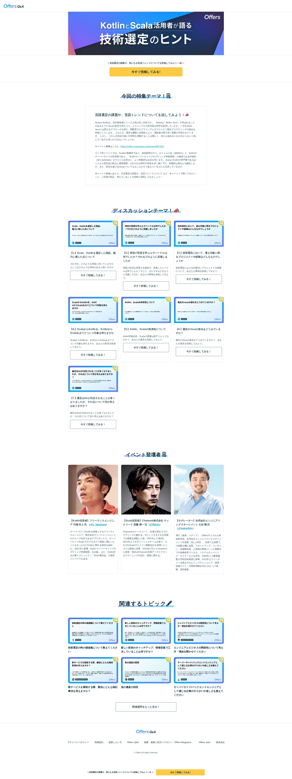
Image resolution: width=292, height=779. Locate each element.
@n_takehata (98, 524)
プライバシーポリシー (78, 742)
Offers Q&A (133, 742)
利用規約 (99, 742)
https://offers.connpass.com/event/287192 (142, 146)
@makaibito (185, 528)
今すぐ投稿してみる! (146, 71)
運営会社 (220, 742)
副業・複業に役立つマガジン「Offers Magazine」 (168, 742)
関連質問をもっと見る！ (146, 707)
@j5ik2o (154, 524)
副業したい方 (115, 742)
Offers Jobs (204, 742)
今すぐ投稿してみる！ (93, 275)
